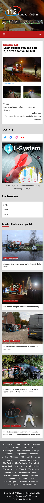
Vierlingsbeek (34, 466)
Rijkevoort (21, 460)
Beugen (6, 341)
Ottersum (23, 481)
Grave (33, 447)
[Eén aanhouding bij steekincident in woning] (22, 288)
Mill (16, 45)
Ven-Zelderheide (29, 484)
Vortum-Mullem (10, 469)
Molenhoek (22, 478)
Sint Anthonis (21, 463)
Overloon (10, 460)
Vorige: (19, 107)
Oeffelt (30, 457)
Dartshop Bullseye (22, 189)
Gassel (25, 447)
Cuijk (8, 447)
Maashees (14, 457)
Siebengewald (14, 484)
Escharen (17, 447)
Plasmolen (33, 481)
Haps (5, 258)
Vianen (24, 466)
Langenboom (18, 383)
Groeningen (8, 450)
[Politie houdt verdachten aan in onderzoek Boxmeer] (22, 328)
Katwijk (35, 450)
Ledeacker (33, 453)
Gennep (16, 475)
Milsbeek (11, 478)
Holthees (26, 450)
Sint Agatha (8, 463)
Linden (5, 457)
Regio (34, 472)
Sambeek (32, 460)
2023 (5, 214)
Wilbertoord (10, 472)
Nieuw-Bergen (10, 481)
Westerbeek (33, 469)
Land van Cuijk (8, 45)
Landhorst (9, 453)
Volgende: (23, 116)
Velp (16, 466)
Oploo (37, 457)
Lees (5, 83)
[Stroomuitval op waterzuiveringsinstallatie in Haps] (22, 245)
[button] (4, 34)
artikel (11, 83)
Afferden (7, 475)
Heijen (25, 475)
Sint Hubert (34, 463)
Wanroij (22, 469)
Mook (32, 478)
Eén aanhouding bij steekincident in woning (21, 306)
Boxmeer (7, 426)
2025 (5, 205)
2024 (5, 209)
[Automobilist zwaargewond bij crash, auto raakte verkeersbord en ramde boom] (22, 370)
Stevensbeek (7, 466)
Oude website (24, 472)
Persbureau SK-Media (25, 496)
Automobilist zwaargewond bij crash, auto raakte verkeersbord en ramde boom (20, 390)
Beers (19, 444)
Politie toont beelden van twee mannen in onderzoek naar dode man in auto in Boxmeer (22, 433)
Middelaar (34, 475)
